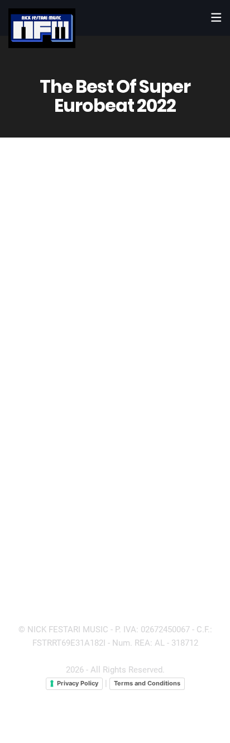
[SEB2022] (115, 395)
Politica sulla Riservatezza (87, 696)
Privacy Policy (77, 683)
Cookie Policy (168, 696)
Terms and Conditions (147, 683)
